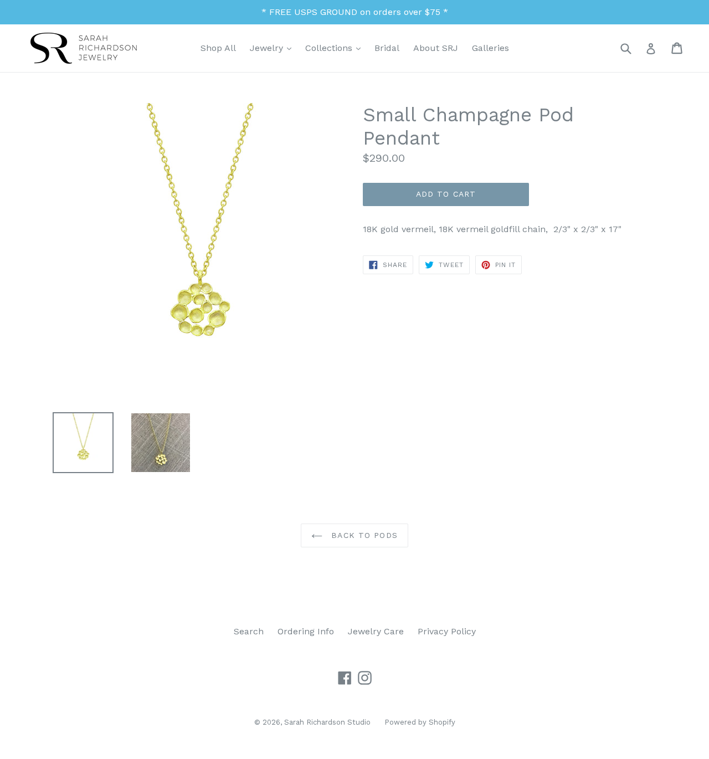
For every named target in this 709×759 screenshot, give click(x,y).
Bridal (386, 48)
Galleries (490, 48)
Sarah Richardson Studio (327, 722)
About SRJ (435, 48)
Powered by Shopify (419, 722)
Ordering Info (306, 631)
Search (249, 631)
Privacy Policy (447, 631)
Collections (335, 47)
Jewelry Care (376, 631)
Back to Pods (363, 535)
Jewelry (273, 47)
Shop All (218, 48)
